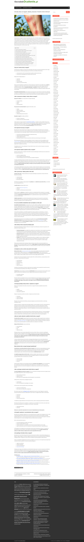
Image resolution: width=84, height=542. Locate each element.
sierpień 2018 (55, 127)
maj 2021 (54, 102)
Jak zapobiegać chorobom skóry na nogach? (22, 64)
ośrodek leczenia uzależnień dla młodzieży (23, 509)
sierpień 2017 (55, 143)
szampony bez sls (20, 515)
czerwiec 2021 (55, 101)
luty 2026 (54, 65)
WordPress (58, 540)
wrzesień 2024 (55, 75)
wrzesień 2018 (55, 126)
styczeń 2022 (55, 90)
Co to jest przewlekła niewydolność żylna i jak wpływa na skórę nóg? (25, 55)
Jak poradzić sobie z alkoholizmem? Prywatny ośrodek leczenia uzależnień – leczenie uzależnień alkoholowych (41, 497)
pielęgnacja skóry (26, 391)
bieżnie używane (28, 484)
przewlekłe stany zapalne (22, 320)
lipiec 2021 (55, 99)
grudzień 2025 (55, 68)
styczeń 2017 (55, 154)
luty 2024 (54, 77)
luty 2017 (54, 152)
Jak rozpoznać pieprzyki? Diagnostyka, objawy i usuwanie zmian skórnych (30, 458)
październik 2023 (56, 78)
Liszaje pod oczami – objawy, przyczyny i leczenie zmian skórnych (28, 456)
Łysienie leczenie (17, 524)
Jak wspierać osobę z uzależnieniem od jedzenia (41, 534)
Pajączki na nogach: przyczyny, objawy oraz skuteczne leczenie (28, 460)
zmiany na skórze (17, 141)
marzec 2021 (55, 105)
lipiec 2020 (55, 117)
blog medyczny (18, 486)
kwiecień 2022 (55, 86)
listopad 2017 (55, 141)
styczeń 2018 (55, 138)
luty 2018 (54, 136)
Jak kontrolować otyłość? (61, 211)
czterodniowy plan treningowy (22, 487)
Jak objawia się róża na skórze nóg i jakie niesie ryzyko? (23, 57)
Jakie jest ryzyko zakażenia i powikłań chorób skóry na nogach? (25, 60)
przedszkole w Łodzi (24, 511)
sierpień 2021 (55, 98)
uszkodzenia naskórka (31, 121)
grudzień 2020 (55, 109)
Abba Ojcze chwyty (16, 484)
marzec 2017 (55, 151)
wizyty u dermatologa (20, 446)
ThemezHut (68, 540)
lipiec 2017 (55, 145)
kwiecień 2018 (55, 133)
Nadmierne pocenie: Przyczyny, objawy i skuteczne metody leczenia (62, 176)
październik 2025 (56, 71)
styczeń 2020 (55, 124)
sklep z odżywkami (20, 514)
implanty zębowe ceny (18, 494)
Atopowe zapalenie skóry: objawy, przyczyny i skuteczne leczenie (28, 463)
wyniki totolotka (18, 522)
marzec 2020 (55, 121)
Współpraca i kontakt (27, 7)
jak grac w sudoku (25, 494)
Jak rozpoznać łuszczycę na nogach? (20, 51)
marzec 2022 (55, 87)
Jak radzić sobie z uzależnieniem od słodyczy (60, 18)
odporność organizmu (23, 187)
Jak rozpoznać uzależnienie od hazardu (39, 492)
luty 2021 (54, 106)
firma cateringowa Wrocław (24, 490)
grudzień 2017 (55, 139)
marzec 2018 (55, 135)
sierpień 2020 (55, 115)
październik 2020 (56, 112)
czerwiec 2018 (55, 130)
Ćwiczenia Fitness (26, 522)
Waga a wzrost (19, 520)
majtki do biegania (21, 500)
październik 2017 (56, 142)
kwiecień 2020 (55, 120)
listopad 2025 (55, 69)
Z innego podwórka (56, 163)
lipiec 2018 (55, 129)
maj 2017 (54, 148)
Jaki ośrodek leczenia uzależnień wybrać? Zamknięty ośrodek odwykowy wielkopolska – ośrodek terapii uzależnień (61, 34)
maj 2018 (54, 132)
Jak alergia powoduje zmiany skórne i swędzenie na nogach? (24, 58)
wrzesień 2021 (55, 96)
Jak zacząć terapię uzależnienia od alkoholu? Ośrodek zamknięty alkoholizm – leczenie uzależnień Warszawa (40, 522)
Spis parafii (25, 514)
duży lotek (16, 490)
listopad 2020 (55, 111)
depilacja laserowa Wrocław (26, 489)
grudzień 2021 (55, 92)
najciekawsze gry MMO (19, 501)
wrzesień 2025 (55, 72)
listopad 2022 (55, 84)
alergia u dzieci (22, 484)
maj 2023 (54, 83)
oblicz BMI (19, 503)
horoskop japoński (25, 492)
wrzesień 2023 (55, 80)
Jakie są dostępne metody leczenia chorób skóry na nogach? (25, 62)
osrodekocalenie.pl (26, 13)
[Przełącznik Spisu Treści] (34, 48)
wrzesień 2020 (55, 114)
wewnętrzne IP (26, 520)
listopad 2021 (55, 93)
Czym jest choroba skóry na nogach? (20, 49)
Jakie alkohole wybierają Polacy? (38, 511)
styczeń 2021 (55, 108)
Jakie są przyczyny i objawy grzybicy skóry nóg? (22, 54)
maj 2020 (54, 118)
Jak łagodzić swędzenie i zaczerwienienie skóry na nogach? (24, 63)
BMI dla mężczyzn (26, 486)
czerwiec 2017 (55, 146)
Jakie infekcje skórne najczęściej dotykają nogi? (22, 56)
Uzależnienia (55, 161)
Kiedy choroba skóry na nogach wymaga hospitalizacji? (24, 61)
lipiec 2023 (55, 81)
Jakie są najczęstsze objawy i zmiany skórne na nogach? (23, 50)
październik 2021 (56, 95)
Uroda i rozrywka (56, 160)
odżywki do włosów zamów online (25, 505)
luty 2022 (54, 89)
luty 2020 (54, 123)
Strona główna (18, 7)
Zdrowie (21, 467)
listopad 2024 (55, 74)
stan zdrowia (41, 220)
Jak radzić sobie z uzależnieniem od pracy (40, 530)
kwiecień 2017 (55, 149)
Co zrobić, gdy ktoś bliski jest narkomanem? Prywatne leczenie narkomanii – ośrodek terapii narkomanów (41, 485)
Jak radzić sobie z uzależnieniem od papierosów (41, 490)
